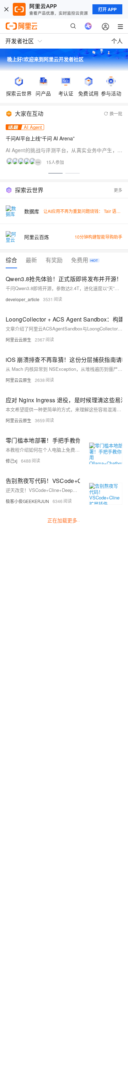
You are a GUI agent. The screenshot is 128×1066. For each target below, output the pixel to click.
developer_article (22, 299)
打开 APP (107, 9)
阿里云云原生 (18, 340)
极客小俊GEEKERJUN (27, 501)
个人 (117, 41)
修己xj (11, 461)
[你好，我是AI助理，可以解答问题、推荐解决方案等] (88, 26)
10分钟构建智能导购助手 (98, 237)
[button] (55, 173)
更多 (118, 190)
